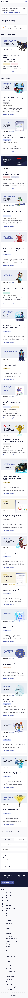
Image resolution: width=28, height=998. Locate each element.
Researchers (20, 839)
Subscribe (7, 27)
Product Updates (6, 866)
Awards (4, 857)
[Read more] (14, 88)
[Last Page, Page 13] (15, 834)
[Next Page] (13, 834)
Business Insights (7, 859)
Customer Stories (6, 862)
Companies (7, 839)
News (3, 864)
